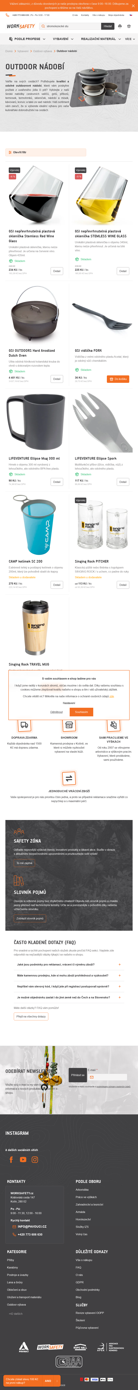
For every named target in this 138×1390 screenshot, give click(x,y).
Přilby (10, 1260)
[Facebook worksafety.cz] (11, 1160)
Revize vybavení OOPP (90, 1312)
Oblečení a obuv (17, 1289)
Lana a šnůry (15, 1282)
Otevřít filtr (19, 152)
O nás (75, 15)
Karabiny (12, 1267)
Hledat (108, 26)
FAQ (78, 1267)
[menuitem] (27, 39)
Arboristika (82, 1189)
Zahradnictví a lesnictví (89, 1204)
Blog (78, 1297)
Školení (80, 1320)
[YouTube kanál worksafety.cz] (23, 1160)
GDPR (80, 1282)
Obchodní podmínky (88, 1289)
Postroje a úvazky (17, 1274)
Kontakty (85, 15)
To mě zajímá (24, 863)
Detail (56, 271)
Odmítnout (56, 711)
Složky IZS (82, 1226)
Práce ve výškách (86, 1197)
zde (112, 696)
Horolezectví (83, 1219)
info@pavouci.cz (32, 1226)
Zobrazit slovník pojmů (29, 918)
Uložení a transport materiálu (24, 1297)
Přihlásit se (77, 1075)
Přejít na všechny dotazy (31, 1016)
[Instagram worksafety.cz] (35, 1160)
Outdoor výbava (16, 1304)
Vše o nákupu (98, 15)
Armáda (80, 1211)
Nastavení (69, 703)
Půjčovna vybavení (87, 1327)
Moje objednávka (116, 15)
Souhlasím (81, 711)
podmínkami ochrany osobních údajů (113, 1086)
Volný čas (81, 1234)
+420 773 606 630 (30, 1234)
